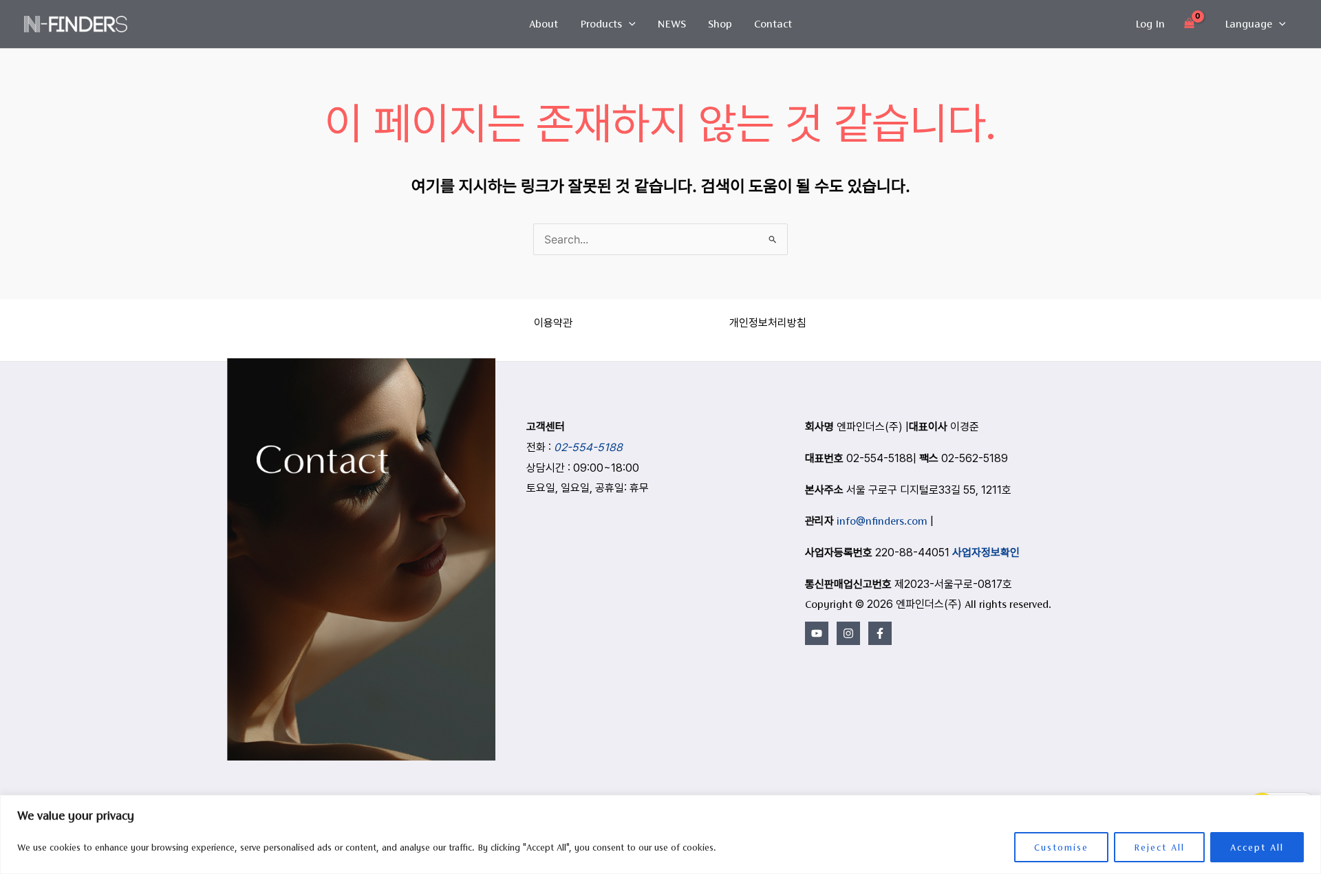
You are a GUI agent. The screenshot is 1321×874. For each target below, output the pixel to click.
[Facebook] (880, 633)
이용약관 (553, 322)
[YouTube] (816, 633)
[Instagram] (848, 633)
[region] (660, 834)
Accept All (1257, 847)
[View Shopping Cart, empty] (1190, 24)
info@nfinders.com (882, 520)
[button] (629, 24)
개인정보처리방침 (767, 322)
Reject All (1159, 847)
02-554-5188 (588, 447)
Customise (1061, 847)
